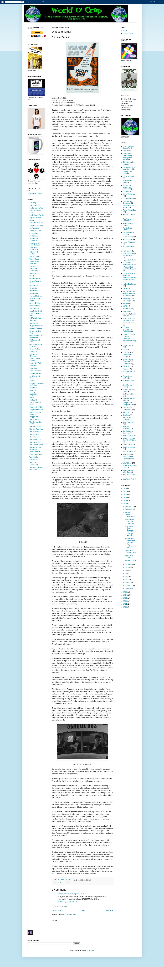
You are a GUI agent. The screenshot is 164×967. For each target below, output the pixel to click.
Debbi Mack (33, 236)
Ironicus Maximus (35, 296)
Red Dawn (126, 366)
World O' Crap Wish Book (128, 471)
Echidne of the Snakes (34, 253)
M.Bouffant (33, 321)
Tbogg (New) (34, 417)
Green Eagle (33, 286)
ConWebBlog (34, 228)
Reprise (126, 369)
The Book (126, 415)
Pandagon (33, 351)
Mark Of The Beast (35, 328)
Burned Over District (36, 225)
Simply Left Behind (36, 407)
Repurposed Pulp (129, 372)
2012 (125, 601)
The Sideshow (34, 437)
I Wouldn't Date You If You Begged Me (129, 269)
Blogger (91, 950)
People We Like (128, 345)
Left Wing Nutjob (35, 318)
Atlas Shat (126, 153)
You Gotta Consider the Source (36, 468)
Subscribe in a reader (35, 194)
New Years (127, 311)
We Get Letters (128, 452)
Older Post (109, 911)
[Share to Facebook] (87, 880)
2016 (125, 504)
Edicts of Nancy (34, 256)
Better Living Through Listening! (129, 521)
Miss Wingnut (127, 301)
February (128, 585)
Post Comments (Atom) (69, 914)
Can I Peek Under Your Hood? (129, 168)
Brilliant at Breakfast (36, 223)
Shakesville (33, 400)
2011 (125, 604)
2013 (125, 598)
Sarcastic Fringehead (33, 394)
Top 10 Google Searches (128, 432)
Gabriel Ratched (35, 278)
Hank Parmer (62, 883)
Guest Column (128, 237)
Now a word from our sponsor (129, 319)
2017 (125, 500)
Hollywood (126, 251)
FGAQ (31, 276)
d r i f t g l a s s (34, 233)
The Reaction (34, 434)
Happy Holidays (128, 247)
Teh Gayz (126, 412)
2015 (125, 592)
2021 (125, 489)
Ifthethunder (33, 293)
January (128, 588)
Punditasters (127, 364)
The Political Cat (35, 432)
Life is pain (127, 288)
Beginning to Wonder (36, 215)
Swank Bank (127, 407)
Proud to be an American (128, 360)
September (129, 564)
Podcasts (126, 352)
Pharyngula (33, 368)
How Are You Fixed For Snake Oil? (129, 254)
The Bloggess (34, 419)
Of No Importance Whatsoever (35, 336)
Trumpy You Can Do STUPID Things (129, 439)
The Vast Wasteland (126, 427)
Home (83, 911)
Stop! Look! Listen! (129, 556)
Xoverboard (33, 465)
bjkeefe (32, 220)
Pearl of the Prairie (35, 363)
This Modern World (36, 445)
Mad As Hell (33, 323)
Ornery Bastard (34, 349)
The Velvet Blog (34, 442)
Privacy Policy (128, 33)
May (127, 576)
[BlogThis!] (82, 880)
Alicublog (32, 203)
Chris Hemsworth (129, 176)
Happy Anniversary (129, 242)
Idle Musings (33, 291)
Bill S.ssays (127, 162)
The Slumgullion (128, 422)
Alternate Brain (34, 205)
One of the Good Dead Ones (128, 331)
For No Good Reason (127, 229)
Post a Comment (61, 906)
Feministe (32, 273)
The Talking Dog (35, 439)
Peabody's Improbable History (129, 340)
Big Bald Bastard (35, 218)
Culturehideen (128, 199)
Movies (69, 883)
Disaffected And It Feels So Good (35, 244)
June (127, 573)
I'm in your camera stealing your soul (129, 278)
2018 (125, 498)
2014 (125, 595)
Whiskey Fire (33, 460)
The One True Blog (36, 429)
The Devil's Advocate (127, 419)
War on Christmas (129, 447)
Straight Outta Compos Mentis (128, 404)
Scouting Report (128, 380)
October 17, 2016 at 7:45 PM (67, 902)
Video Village (127, 444)
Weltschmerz (127, 454)
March (127, 582)
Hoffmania (33, 288)
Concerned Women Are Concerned (127, 187)
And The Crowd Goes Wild (128, 147)
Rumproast (33, 388)
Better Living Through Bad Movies (127, 157)
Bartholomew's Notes (36, 208)
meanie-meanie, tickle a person (69, 894)
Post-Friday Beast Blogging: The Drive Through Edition (129, 530)
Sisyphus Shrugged (36, 410)
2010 (125, 607)
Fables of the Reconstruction (34, 270)
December (129, 506)
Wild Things (127, 463)
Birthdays (126, 165)
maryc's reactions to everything (129, 295)
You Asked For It (128, 479)
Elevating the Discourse (127, 202)
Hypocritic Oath (128, 260)
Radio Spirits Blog (35, 373)
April (127, 579)
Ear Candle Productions (33, 248)
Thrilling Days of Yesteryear (35, 448)
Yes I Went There (129, 475)
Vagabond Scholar (35, 454)
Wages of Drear (130, 560)
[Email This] (79, 880)
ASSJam (126, 150)
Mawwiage (127, 298)
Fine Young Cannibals (127, 220)
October (128, 512)
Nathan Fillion (128, 309)
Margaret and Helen (36, 326)
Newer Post (57, 911)
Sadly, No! (33, 390)
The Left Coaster (35, 426)
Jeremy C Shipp (35, 303)
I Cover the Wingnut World (128, 263)
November (129, 509)
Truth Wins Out (34, 452)
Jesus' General (34, 306)
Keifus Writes (34, 308)
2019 (125, 494)
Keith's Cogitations (129, 284)
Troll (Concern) (128, 436)
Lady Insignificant (35, 311)
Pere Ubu (32, 366)
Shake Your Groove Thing (130, 552)
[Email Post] (75, 879)
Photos (125, 350)
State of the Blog (128, 394)
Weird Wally (33, 457)
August (127, 567)
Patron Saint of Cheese (34, 359)
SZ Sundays (127, 410)
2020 (125, 491)
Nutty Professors (128, 323)
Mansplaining (127, 291)
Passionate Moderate (33, 355)
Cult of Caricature (129, 194)
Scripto (31, 397)
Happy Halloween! (130, 515)
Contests (126, 191)
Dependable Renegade (33, 239)
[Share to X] (84, 880)
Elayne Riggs (34, 259)
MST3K (125, 306)
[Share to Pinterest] (89, 880)
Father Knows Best (129, 210)
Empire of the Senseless (34, 262)
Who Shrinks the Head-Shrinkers (128, 458)
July (126, 570)
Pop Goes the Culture (127, 356)
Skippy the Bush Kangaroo (35, 413)
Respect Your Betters (127, 377)
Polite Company (35, 371)
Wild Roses (33, 462)
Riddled (32, 381)
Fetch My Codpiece (129, 214)
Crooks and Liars (35, 231)
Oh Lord (126, 327)
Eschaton (32, 266)
